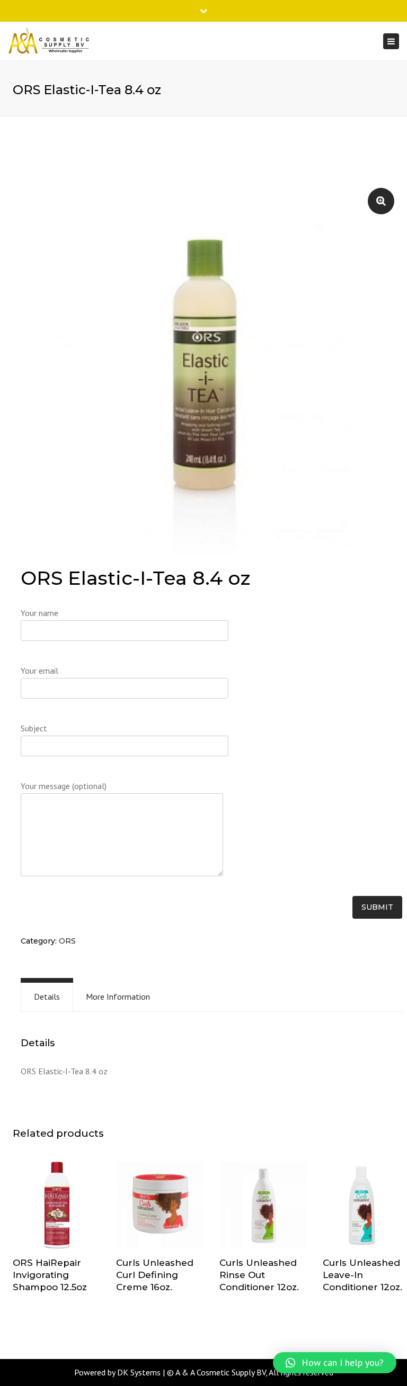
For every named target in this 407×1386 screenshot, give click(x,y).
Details (47, 996)
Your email (39, 670)
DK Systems (139, 1372)
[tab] (47, 996)
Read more (57, 1206)
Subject (34, 728)
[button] (334, 1362)
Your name (39, 613)
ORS (67, 941)
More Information (118, 996)
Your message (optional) (64, 786)
